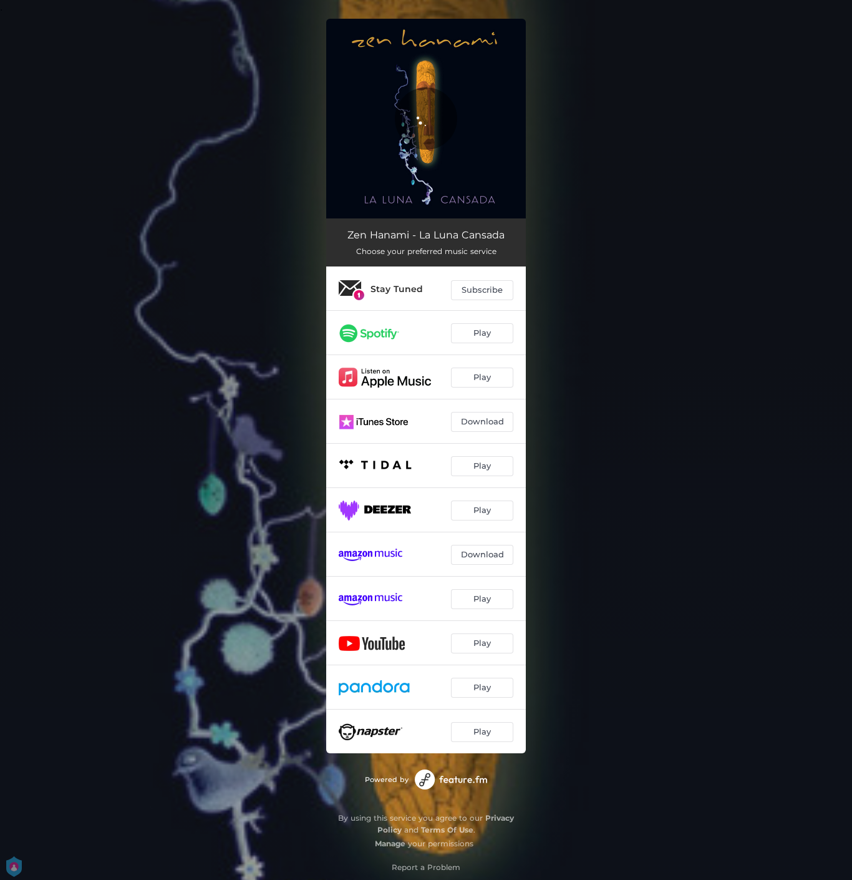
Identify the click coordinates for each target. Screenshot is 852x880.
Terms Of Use (447, 829)
